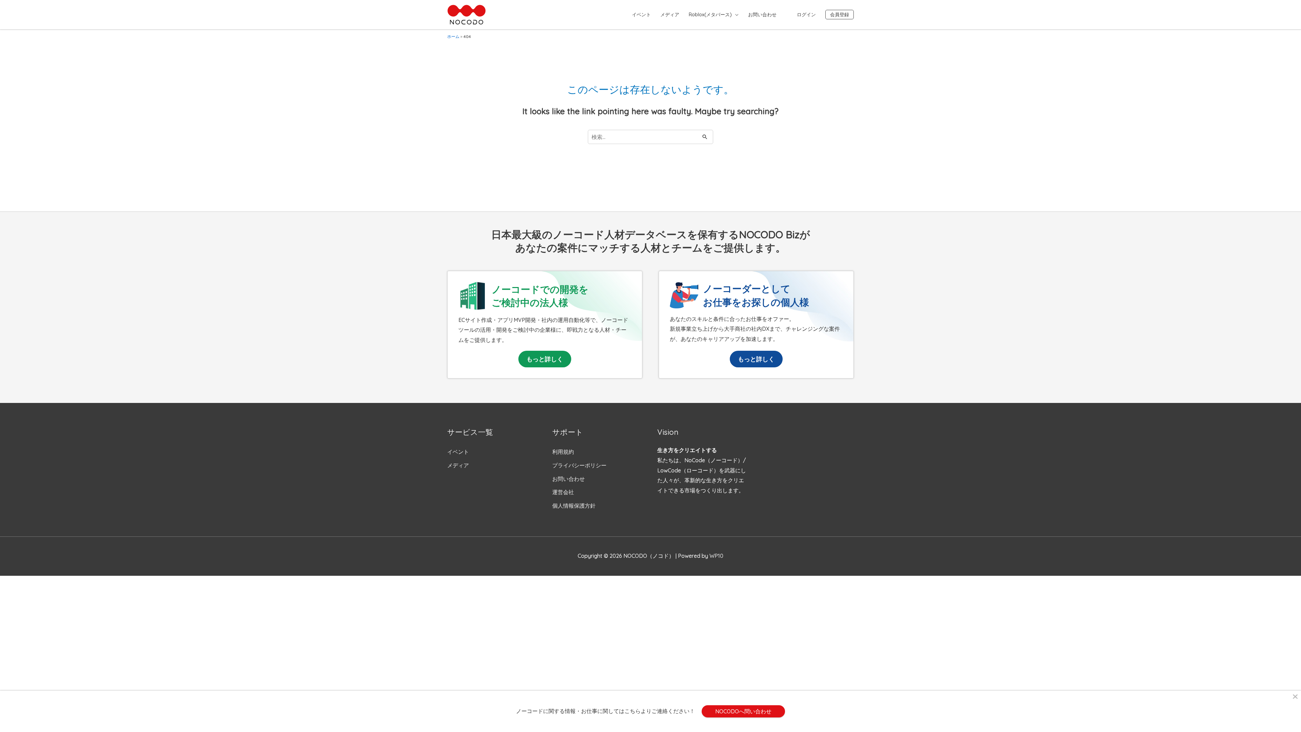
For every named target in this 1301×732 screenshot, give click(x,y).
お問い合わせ (762, 15)
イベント (641, 15)
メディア (669, 15)
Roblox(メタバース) (710, 15)
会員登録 (839, 15)
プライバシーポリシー (579, 465)
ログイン (806, 15)
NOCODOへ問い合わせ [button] (743, 711)
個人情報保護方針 (574, 505)
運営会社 (563, 492)
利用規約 (563, 451)
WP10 (716, 555)
